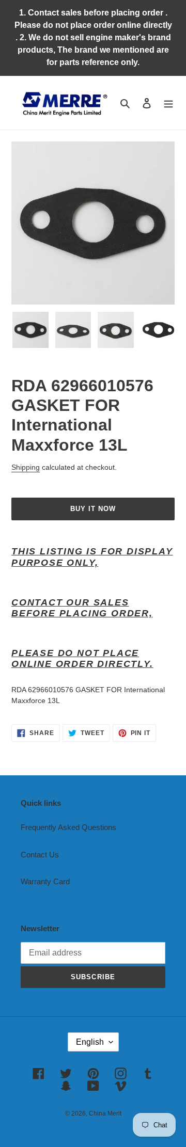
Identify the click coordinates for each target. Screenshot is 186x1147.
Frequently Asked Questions (68, 827)
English (90, 1042)
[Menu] (168, 103)
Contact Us (40, 854)
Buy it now (93, 509)
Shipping (25, 467)
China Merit (105, 1113)
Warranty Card (45, 881)
